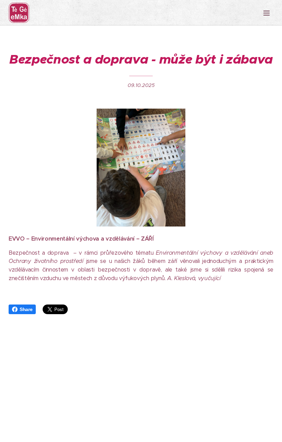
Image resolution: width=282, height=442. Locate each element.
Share (26, 309)
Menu (266, 13)
